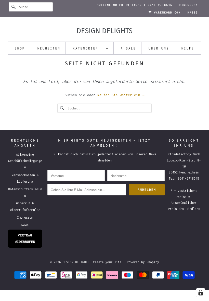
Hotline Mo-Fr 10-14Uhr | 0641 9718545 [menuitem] (134, 4)
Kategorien (88, 48)
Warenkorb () (166, 12)
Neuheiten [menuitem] (48, 48)
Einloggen (188, 4)
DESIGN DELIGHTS (76, 262)
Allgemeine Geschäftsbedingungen (25, 161)
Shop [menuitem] (20, 48)
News (25, 225)
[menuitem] (91, 48)
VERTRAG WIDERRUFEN (25, 238)
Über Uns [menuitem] (159, 48)
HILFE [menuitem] (187, 48)
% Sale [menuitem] (128, 48)
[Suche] (14, 6)
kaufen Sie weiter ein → (121, 95)
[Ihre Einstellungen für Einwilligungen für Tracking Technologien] (200, 292)
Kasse (193, 12)
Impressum (25, 217)
